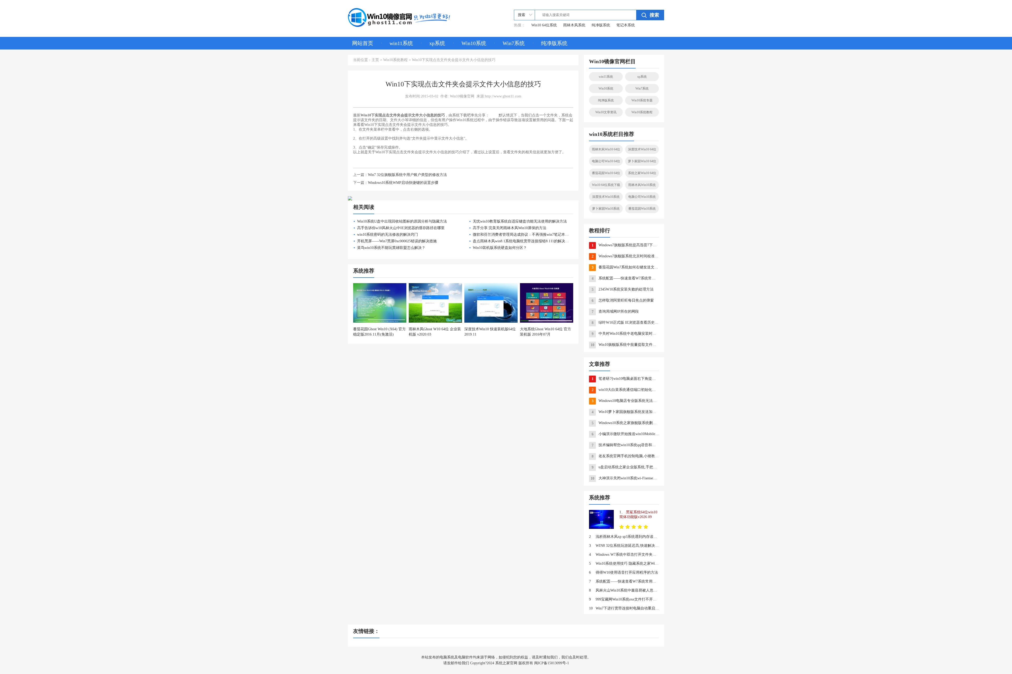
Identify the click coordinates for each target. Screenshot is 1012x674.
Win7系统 (514, 43)
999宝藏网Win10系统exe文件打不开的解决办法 (624, 599)
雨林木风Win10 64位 (606, 149)
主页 (375, 60)
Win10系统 (473, 43)
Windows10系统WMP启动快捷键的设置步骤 (403, 183)
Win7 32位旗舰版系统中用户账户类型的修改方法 (407, 175)
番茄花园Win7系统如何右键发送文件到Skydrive (625, 267)
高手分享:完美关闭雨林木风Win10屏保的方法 (509, 228)
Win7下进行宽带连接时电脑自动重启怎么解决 (624, 608)
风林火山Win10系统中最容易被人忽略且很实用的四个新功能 (624, 590)
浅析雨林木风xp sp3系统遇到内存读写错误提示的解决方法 (624, 537)
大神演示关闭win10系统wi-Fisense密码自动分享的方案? (625, 478)
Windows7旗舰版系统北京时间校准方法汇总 (625, 256)
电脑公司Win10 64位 (606, 161)
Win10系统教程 (395, 60)
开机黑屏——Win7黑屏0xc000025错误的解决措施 (397, 241)
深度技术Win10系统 (606, 197)
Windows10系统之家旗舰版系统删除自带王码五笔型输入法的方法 (625, 423)
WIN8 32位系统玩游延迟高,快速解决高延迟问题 (624, 546)
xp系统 (437, 43)
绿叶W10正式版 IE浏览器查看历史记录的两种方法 (625, 323)
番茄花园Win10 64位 (606, 173)
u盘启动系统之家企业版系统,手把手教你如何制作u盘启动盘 (625, 467)
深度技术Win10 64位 (642, 149)
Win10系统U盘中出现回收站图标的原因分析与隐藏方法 (402, 221)
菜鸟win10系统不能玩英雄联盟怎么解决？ (391, 248)
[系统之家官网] (399, 17)
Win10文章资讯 (605, 112)
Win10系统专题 (642, 100)
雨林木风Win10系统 (642, 185)
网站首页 (362, 43)
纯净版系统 (601, 25)
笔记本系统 (625, 25)
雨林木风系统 (574, 25)
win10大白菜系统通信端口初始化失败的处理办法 (625, 390)
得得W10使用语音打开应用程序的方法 (623, 572)
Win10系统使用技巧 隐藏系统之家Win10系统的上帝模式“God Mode (624, 563)
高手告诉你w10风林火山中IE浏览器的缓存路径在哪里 (401, 228)
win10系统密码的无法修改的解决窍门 (387, 235)
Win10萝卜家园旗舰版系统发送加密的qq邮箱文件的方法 (625, 412)
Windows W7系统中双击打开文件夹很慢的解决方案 (624, 555)
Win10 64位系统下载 (606, 185)
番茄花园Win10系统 (642, 208)
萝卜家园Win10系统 (606, 208)
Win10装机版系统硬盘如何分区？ (500, 248)
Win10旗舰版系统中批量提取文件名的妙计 (625, 345)
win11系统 (401, 43)
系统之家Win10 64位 (642, 173)
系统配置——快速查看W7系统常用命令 (625, 278)
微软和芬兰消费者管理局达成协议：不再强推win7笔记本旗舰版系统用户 (532, 235)
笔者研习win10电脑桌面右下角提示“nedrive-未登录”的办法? (625, 379)
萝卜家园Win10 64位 (642, 161)
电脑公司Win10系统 (642, 197)
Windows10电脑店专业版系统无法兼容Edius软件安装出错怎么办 (625, 401)
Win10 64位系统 (544, 25)
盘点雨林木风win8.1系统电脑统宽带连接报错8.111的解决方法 (522, 241)
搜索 (654, 15)
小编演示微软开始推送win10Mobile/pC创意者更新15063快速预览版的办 (625, 434)
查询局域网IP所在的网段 (615, 311)
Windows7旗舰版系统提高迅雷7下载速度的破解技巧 (625, 245)
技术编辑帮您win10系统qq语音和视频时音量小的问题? (625, 445)
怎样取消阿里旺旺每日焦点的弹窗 (623, 300)
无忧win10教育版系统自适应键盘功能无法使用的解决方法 (520, 221)
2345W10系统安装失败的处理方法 (623, 289)
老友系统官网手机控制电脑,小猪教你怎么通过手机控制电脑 (625, 456)
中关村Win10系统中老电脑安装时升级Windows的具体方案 (625, 334)
